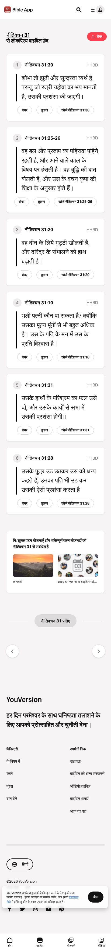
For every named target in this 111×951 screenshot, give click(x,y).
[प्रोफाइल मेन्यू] (96, 9)
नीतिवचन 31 (18, 35)
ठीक (95, 897)
